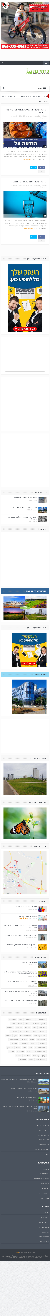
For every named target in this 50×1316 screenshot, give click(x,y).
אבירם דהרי (29, 1020)
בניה (34, 1028)
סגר (24, 1048)
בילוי (13, 1024)
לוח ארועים (45, 1232)
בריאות (27, 1028)
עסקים (29, 1052)
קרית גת (27, 1056)
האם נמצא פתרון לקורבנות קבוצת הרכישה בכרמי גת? (20, 1001)
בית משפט (45, 1188)
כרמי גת (24, 1040)
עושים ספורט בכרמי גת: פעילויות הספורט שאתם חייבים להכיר (22, 518)
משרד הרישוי (45, 1198)
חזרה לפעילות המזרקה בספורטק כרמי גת (24, 1088)
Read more (27, 159)
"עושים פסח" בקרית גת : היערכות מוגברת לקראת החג (21, 982)
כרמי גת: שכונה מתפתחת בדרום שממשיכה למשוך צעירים (19, 1079)
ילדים (32, 1040)
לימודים (42, 1044)
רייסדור (18, 1056)
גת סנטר (42, 1032)
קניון (43, 1056)
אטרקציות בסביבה (43, 1125)
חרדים (8, 1036)
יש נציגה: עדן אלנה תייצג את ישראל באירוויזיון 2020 (21, 935)
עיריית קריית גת (40, 1052)
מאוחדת (34, 1044)
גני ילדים (10, 1028)
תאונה (31, 1060)
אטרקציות (12, 1020)
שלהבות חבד (40, 1060)
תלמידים (23, 1060)
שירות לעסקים (44, 1183)
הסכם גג (14, 1032)
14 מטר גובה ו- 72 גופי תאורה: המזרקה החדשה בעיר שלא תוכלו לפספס (20, 927)
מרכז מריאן (24, 1044)
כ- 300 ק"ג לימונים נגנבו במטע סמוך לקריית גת (22, 945)
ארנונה (20, 1024)
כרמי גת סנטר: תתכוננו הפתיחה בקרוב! (24, 507)
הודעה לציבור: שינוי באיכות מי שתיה (30, 181)
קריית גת (36, 1056)
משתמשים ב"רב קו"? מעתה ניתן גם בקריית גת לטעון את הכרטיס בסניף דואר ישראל (20, 973)
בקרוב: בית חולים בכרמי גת (28, 916)
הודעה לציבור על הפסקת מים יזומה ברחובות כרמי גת (26, 111)
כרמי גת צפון (14, 1040)
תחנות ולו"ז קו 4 (44, 1237)
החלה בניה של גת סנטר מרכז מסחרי (25, 498)
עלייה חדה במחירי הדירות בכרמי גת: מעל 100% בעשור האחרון (19, 96)
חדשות (14, 116)
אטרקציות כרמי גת (39, 1024)
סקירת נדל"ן (45, 1217)
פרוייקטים (20, 1052)
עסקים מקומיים (44, 1227)
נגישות (47, 1154)
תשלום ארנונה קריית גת (41, 1179)
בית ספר (42, 1028)
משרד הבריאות (40, 1048)
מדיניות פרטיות (44, 1242)
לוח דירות (46, 1213)
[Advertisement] (24, 250)
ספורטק (10, 1048)
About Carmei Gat (43, 1145)
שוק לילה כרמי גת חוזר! (29, 962)
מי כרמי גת (45, 1169)
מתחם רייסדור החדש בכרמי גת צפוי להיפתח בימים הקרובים (21, 992)
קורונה (11, 1052)
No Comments (42, 118)
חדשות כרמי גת (44, 1222)
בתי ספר (19, 1028)
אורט (20, 1020)
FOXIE (17, 1252)
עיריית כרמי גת (44, 1174)
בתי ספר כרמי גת (43, 1130)
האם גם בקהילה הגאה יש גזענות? (26, 907)
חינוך (15, 1036)
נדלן (30, 1048)
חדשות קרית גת (25, 1036)
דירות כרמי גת (24, 1032)
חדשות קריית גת (39, 1036)
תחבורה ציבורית (44, 1193)
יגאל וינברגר (41, 1040)
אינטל (27, 1024)
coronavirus (41, 1020)
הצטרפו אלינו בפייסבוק (42, 1150)
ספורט (18, 1048)
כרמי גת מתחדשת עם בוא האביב (26, 1097)
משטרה (14, 1044)
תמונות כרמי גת (44, 1140)
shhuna (44, 116)
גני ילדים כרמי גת (43, 1135)
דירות (34, 1032)
